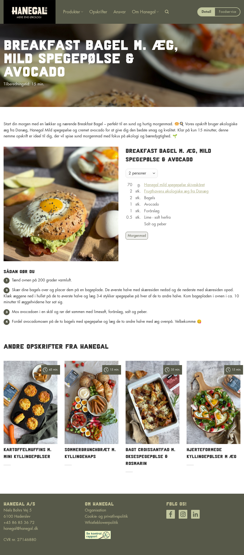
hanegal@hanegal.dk (21, 529)
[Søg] (167, 11)
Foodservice (227, 11)
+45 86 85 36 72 (19, 523)
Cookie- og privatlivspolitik (106, 516)
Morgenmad (137, 235)
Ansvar (119, 12)
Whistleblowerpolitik (101, 523)
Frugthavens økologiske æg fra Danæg (176, 191)
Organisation (95, 510)
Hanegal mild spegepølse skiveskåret (174, 185)
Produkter (71, 12)
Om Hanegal (144, 12)
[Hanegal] (30, 12)
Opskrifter (98, 12)
